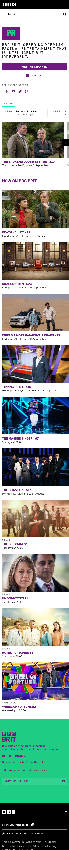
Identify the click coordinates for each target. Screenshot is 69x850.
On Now (8, 104)
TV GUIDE (36, 75)
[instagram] (34, 825)
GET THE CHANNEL (34, 66)
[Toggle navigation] (64, 812)
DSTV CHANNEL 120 (16, 781)
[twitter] (28, 825)
